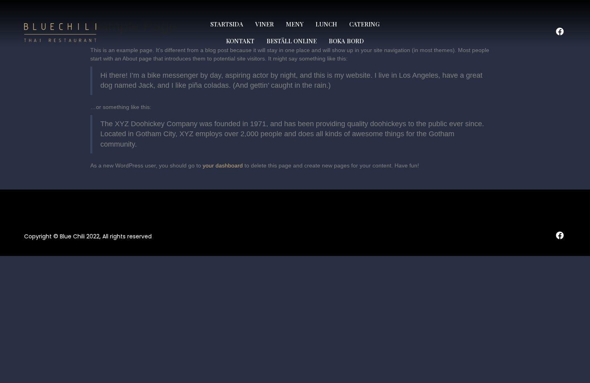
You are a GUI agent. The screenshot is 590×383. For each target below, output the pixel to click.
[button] (560, 32)
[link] (226, 24)
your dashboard (223, 165)
